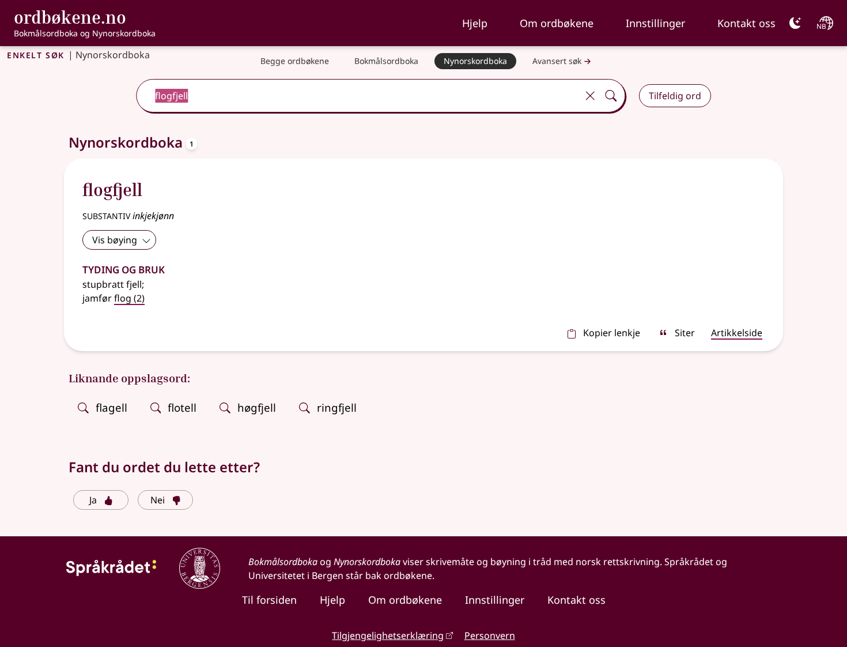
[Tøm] (590, 95)
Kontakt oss (746, 23)
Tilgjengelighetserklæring (388, 635)
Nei (157, 500)
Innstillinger (655, 23)
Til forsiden (269, 600)
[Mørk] (795, 23)
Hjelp (474, 23)
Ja (93, 500)
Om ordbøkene (556, 23)
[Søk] (610, 95)
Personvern (489, 635)
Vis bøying (114, 240)
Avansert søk (556, 60)
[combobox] (358, 96)
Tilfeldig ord (675, 95)
